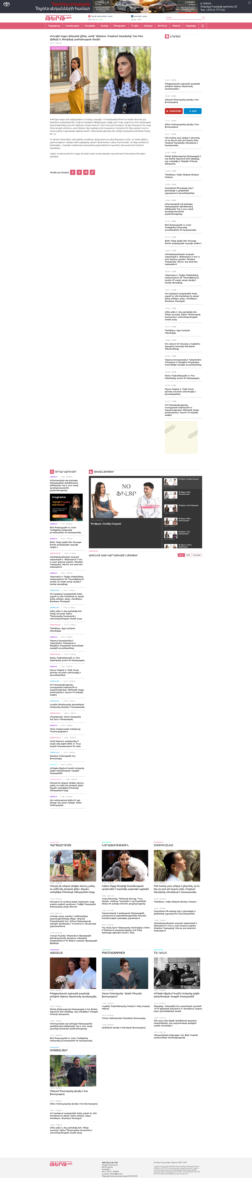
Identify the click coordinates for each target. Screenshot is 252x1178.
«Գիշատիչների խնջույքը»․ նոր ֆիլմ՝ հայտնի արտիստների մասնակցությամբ (176, 1036)
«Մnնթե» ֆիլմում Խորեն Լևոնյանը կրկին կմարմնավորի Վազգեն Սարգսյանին (67, 770)
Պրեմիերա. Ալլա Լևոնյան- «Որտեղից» (177, 331)
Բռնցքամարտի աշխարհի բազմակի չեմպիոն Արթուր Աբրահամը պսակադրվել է (182, 86)
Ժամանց (53, 477)
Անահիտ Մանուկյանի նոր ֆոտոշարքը (62, 757)
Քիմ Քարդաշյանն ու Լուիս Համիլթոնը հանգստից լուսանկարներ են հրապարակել (180, 227)
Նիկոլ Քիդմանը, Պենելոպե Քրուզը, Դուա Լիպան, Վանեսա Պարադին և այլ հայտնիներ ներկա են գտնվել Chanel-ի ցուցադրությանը (124, 901)
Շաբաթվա (197, 555)
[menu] (203, 25)
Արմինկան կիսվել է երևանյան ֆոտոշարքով (123, 1027)
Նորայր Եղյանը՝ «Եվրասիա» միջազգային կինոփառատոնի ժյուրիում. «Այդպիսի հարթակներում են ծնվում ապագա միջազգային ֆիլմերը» (73, 939)
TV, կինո (53, 765)
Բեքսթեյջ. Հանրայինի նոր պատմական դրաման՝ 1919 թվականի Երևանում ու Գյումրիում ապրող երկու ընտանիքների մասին (178, 1008)
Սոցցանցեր (55, 590)
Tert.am (58, 18)
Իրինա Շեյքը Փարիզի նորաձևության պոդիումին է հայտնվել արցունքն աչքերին (125, 887)
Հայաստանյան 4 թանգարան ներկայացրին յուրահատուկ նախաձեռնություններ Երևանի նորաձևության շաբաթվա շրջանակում (124, 915)
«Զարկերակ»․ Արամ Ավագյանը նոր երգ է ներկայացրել (65, 717)
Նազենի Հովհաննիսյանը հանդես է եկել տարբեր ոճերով (126, 1007)
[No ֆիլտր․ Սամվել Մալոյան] (126, 498)
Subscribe (175, 111)
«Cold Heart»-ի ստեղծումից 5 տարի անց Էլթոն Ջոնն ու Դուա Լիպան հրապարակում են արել (65, 743)
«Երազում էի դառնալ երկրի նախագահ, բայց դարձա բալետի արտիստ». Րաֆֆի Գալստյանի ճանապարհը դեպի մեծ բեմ (73, 904)
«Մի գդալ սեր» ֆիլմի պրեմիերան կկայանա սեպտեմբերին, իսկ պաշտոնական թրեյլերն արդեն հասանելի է (175, 1023)
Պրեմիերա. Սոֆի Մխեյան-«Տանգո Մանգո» (182, 175)
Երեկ (188, 555)
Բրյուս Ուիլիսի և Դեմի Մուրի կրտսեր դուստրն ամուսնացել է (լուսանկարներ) (180, 391)
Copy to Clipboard (92, 172)
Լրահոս (175, 36)
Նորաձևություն (115, 845)
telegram (85, 172)
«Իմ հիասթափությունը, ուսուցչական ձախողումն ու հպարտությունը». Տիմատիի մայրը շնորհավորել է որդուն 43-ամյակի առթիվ (182, 410)
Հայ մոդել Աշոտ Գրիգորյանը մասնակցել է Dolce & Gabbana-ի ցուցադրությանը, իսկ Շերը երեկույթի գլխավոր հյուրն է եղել (126, 930)
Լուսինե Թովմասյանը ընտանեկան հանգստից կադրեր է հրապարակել (67, 705)
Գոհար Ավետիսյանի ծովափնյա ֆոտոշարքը (123, 1018)
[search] (203, 18)
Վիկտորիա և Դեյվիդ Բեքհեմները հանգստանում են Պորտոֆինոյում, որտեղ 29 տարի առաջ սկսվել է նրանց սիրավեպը (182, 279)
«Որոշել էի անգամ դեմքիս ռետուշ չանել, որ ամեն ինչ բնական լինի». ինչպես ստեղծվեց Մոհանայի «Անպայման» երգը (67, 787)
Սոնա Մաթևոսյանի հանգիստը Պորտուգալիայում (65, 730)
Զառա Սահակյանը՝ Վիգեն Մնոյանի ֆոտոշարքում (122, 995)
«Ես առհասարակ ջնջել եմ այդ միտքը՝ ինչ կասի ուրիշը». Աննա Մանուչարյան (66, 802)
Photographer (113, 952)
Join (194, 111)
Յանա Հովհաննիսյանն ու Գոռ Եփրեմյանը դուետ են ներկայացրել (182, 376)
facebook (72, 172)
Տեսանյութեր (104, 471)
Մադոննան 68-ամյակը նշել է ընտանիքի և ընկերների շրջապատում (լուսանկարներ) (179, 190)
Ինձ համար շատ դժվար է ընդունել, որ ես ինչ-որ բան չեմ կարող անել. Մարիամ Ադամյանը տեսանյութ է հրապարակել (182, 141)
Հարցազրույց (59, 48)
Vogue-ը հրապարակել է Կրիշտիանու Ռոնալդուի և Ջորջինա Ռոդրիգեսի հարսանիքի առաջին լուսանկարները (183, 362)
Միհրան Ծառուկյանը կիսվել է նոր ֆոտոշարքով (182, 100)
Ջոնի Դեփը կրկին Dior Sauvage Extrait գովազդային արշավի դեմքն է (183, 242)
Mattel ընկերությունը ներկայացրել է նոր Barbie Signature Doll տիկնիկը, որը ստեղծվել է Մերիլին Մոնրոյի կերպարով (183, 160)
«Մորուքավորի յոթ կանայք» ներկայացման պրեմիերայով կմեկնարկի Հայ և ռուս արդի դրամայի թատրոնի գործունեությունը (179, 209)
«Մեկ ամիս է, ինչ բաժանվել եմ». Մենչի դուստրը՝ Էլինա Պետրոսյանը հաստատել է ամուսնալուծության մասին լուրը (182, 316)
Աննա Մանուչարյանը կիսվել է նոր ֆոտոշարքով (182, 125)
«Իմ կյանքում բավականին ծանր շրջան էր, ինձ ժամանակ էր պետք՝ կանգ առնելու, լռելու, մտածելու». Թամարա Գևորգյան (182, 297)
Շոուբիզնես (55, 553)
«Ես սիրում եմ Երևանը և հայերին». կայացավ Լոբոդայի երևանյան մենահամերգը (182, 346)
